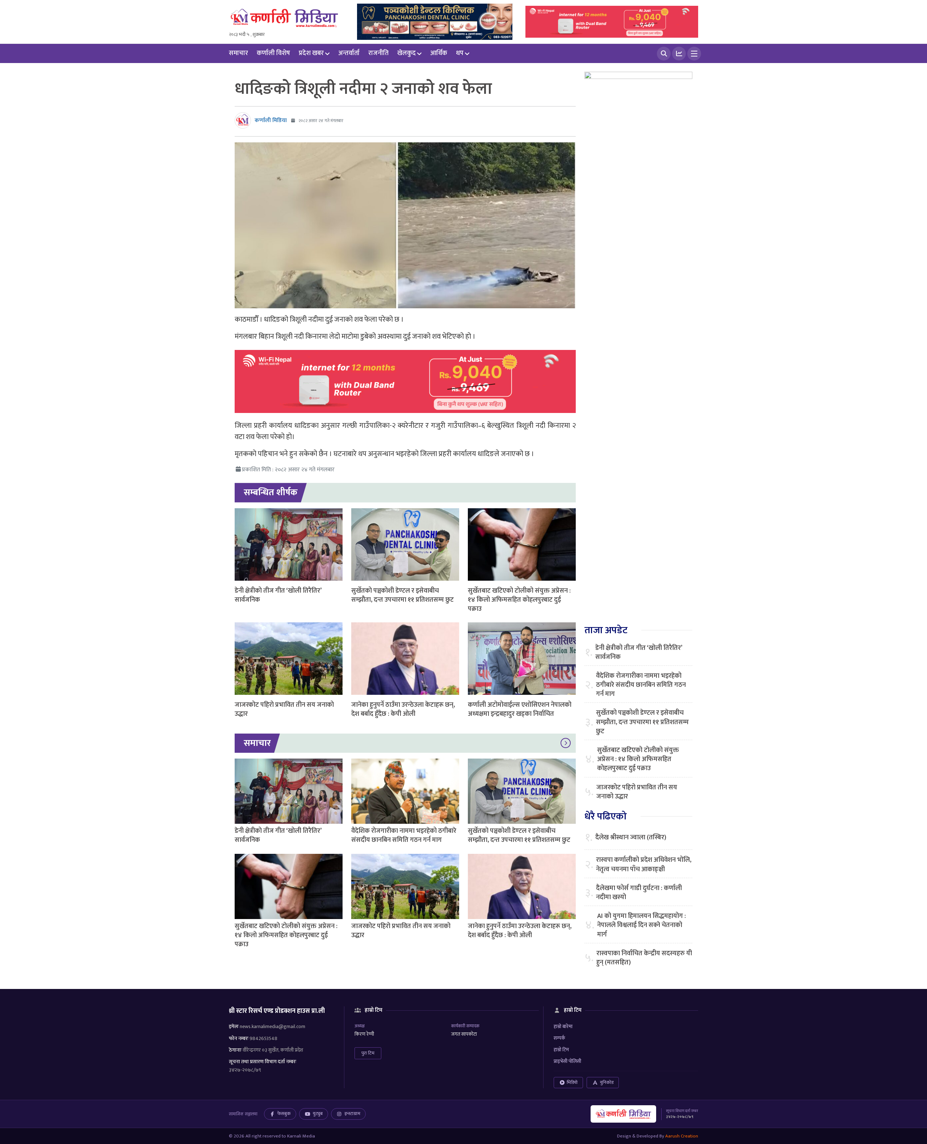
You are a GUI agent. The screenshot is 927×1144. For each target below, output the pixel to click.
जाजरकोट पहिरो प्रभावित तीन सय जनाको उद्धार (284, 709)
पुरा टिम (367, 1053)
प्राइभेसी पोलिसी (567, 1061)
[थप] (694, 53)
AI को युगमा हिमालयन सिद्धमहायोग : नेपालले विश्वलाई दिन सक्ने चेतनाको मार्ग (641, 925)
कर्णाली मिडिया (271, 120)
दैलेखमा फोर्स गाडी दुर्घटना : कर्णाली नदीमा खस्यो (639, 893)
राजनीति (378, 53)
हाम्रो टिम (561, 1049)
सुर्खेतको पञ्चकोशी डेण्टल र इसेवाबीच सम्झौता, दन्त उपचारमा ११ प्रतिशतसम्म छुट (402, 595)
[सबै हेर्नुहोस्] (565, 743)
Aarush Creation (681, 1136)
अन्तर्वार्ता (349, 53)
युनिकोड (606, 1082)
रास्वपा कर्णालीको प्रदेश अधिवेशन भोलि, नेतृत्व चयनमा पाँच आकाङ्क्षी (643, 865)
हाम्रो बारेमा (563, 1026)
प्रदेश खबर (311, 53)
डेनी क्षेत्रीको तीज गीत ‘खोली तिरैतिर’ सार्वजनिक (278, 595)
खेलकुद (406, 53)
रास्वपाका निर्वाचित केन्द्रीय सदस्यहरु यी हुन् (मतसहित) (644, 958)
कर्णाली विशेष (273, 53)
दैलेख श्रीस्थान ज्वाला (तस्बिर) (630, 837)
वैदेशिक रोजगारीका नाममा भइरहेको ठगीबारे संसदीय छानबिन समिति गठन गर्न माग (403, 836)
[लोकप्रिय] (679, 53)
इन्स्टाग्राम (352, 1114)
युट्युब (318, 1114)
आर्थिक (438, 53)
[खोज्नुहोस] (664, 53)
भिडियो (572, 1082)
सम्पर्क (559, 1038)
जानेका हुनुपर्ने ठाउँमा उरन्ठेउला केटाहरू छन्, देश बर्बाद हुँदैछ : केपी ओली (403, 709)
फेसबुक (284, 1114)
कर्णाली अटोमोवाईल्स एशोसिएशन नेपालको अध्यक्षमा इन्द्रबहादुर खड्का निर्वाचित (519, 709)
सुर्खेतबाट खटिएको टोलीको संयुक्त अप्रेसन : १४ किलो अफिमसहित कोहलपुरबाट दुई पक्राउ (519, 599)
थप (460, 53)
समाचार (238, 53)
